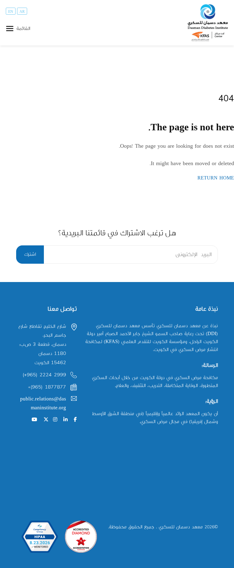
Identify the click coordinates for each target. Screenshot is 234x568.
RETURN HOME (215, 178)
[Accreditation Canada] (81, 537)
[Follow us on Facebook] (75, 419)
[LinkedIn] (65, 419)
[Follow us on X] (46, 419)
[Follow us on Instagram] (55, 419)
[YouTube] (34, 419)
